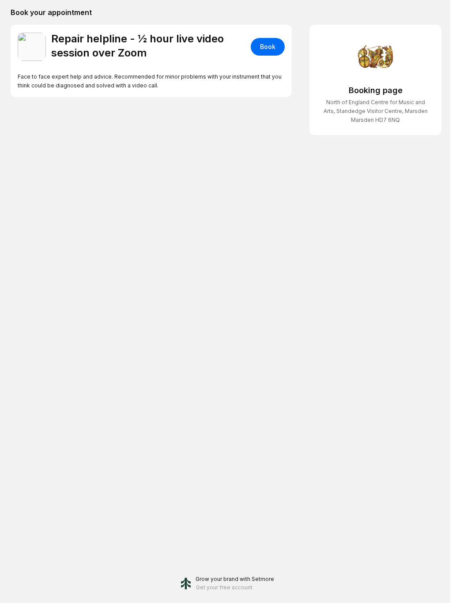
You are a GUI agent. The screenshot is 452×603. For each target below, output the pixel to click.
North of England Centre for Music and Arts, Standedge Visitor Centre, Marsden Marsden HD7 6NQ (376, 111)
